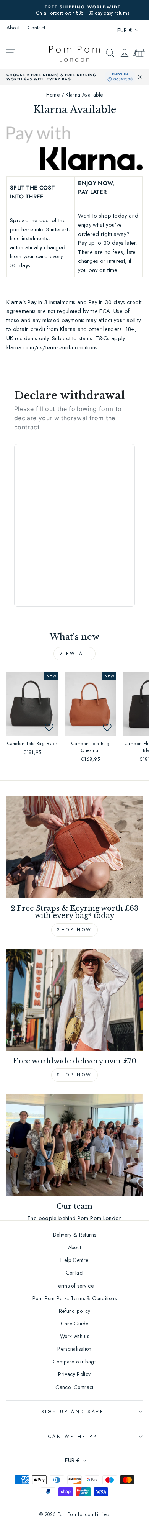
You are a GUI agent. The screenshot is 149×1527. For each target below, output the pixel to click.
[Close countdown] (140, 77)
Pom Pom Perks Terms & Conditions (74, 1298)
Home (53, 94)
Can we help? (72, 1436)
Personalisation (74, 1349)
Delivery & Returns (74, 1235)
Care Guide (75, 1323)
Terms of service (74, 1285)
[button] (49, 727)
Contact (36, 27)
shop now (74, 1075)
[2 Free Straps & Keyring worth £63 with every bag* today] (74, 847)
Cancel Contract (74, 1387)
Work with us (74, 1336)
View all (74, 653)
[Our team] (74, 1145)
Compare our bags (74, 1361)
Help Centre (74, 1260)
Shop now (74, 929)
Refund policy (75, 1311)
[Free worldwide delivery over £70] (74, 1000)
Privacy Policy (74, 1374)
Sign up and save (72, 1411)
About (13, 27)
